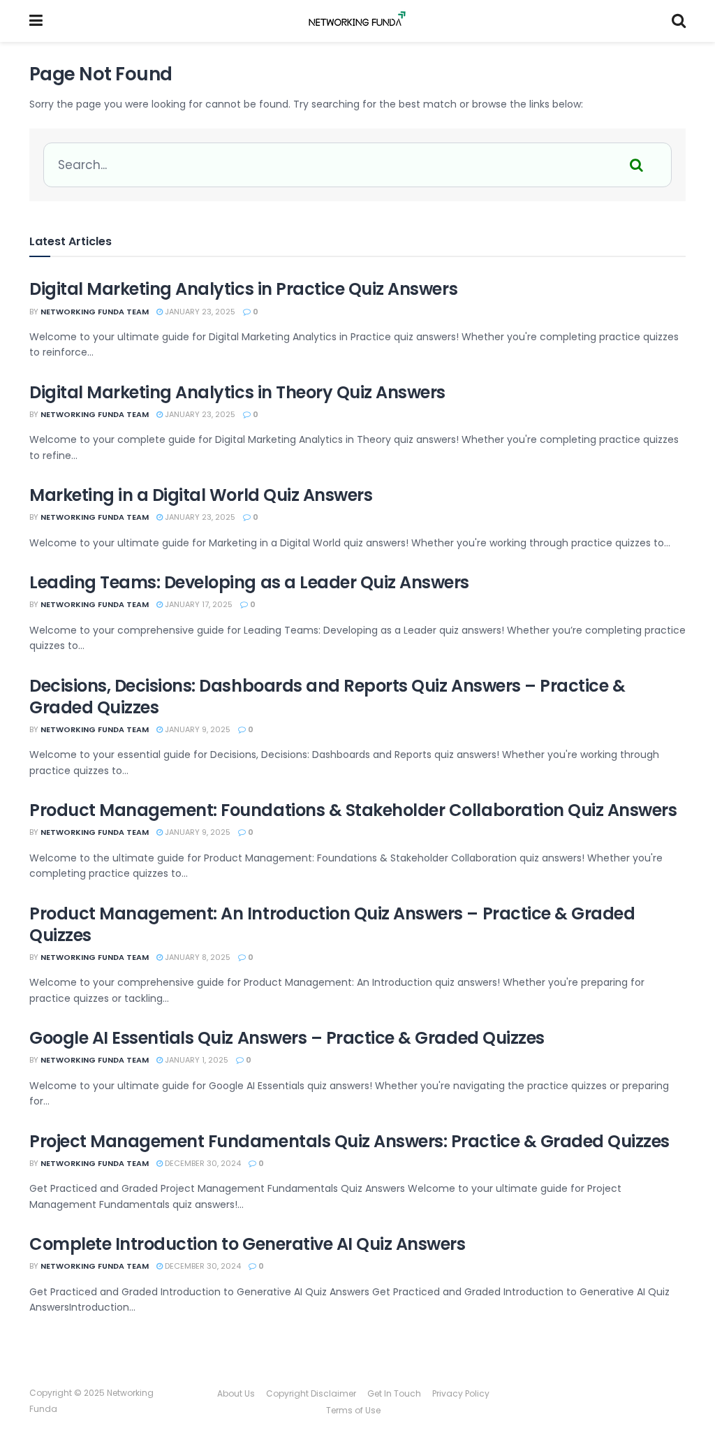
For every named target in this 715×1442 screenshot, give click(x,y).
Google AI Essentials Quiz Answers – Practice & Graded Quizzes (287, 1037)
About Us (236, 1393)
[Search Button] (679, 21)
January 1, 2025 (195, 1059)
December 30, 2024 (202, 1163)
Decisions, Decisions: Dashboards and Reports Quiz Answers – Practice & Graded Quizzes (327, 696)
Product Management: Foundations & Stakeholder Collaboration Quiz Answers (353, 810)
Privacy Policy (460, 1393)
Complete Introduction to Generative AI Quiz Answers (247, 1243)
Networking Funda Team (94, 311)
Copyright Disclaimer (311, 1393)
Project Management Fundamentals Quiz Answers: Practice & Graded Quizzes (349, 1141)
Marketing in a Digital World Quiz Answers (200, 495)
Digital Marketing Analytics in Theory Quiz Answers (237, 392)
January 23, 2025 (199, 311)
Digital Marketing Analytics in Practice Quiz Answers (243, 288)
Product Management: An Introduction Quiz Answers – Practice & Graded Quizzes (332, 924)
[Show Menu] (36, 21)
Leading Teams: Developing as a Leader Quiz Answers (249, 582)
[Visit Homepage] (357, 21)
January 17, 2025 (198, 604)
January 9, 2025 (196, 729)
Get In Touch (394, 1393)
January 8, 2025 (196, 957)
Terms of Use (353, 1410)
